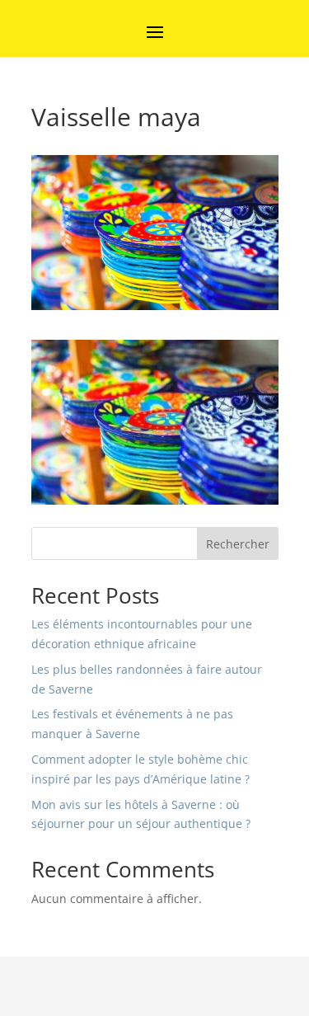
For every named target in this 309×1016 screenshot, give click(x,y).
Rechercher (237, 544)
